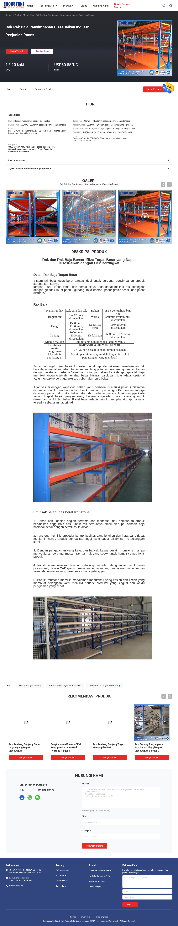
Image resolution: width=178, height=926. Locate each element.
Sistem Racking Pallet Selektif (100, 870)
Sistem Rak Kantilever (97, 882)
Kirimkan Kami (42, 51)
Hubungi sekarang (94, 845)
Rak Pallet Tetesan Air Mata (99, 876)
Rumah (9, 15)
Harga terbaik (17, 51)
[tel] (45, 797)
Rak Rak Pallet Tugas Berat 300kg (105, 685)
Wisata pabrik (61, 875)
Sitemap (73, 917)
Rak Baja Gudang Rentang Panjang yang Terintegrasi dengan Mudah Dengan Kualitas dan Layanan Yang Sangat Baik (66, 751)
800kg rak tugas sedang (30, 685)
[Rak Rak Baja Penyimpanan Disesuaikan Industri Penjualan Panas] (144, 48)
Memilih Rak (28, 15)
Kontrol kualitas (62, 881)
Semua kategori (95, 887)
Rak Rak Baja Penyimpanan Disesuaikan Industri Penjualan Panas (24, 747)
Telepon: (87, 830)
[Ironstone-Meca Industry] (13, 4)
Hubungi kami (61, 886)
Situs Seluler (85, 917)
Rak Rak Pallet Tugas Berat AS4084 (65, 685)
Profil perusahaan (62, 870)
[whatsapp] (29, 797)
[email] (21, 797)
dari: (85, 816)
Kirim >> (130, 905)
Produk (18, 15)
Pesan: (86, 784)
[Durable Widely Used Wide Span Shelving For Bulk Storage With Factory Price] (89, 216)
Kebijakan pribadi (102, 917)
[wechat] (37, 797)
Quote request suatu (158, 89)
